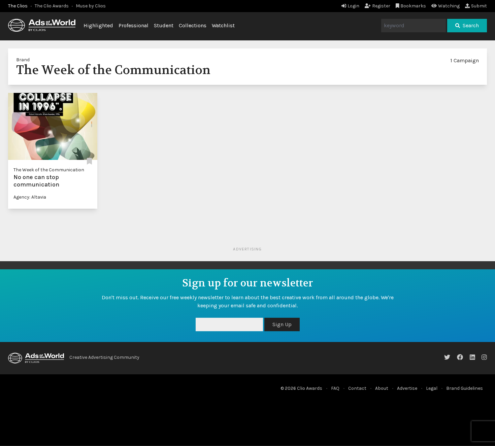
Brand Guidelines (464, 388)
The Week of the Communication (48, 170)
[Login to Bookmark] (89, 162)
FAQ (335, 388)
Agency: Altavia (29, 197)
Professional (133, 25)
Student (163, 25)
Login (353, 6)
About (381, 388)
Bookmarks (413, 6)
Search (471, 25)
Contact (357, 388)
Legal (431, 388)
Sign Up (282, 324)
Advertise (407, 388)
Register (381, 6)
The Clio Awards (52, 6)
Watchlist (223, 25)
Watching (449, 6)
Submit (479, 6)
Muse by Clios (91, 6)
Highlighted (98, 25)
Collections (192, 25)
